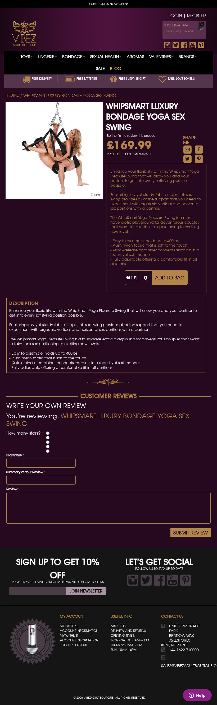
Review (11, 489)
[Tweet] (187, 159)
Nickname (14, 455)
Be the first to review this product (131, 136)
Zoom (95, 195)
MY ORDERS (68, 626)
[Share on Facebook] (199, 149)
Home (13, 95)
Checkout (188, 31)
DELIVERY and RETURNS (128, 631)
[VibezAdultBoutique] (24, 33)
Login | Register (187, 15)
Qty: (132, 277)
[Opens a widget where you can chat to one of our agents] (197, 695)
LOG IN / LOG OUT (73, 645)
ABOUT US (118, 626)
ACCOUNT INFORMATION (79, 631)
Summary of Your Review (24, 472)
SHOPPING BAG (176, 25)
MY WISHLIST (69, 635)
